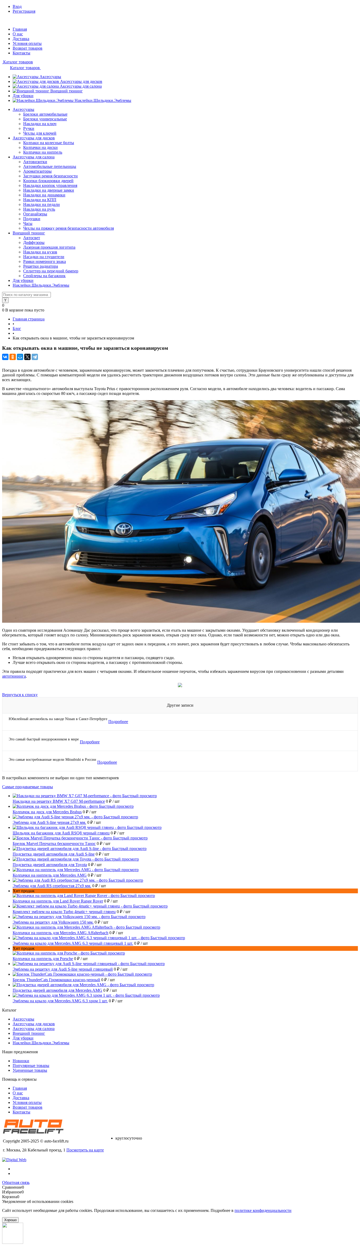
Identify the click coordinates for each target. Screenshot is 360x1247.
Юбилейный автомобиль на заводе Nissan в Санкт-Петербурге (58, 719)
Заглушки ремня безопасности (50, 176)
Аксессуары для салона (81, 86)
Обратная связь (16, 1182)
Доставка (21, 38)
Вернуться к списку (20, 694)
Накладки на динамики (44, 195)
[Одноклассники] (12, 357)
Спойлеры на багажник (44, 275)
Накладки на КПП (39, 199)
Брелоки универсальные (45, 119)
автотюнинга (14, 676)
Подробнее (118, 721)
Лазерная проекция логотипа (49, 247)
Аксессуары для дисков (81, 81)
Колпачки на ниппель (42, 152)
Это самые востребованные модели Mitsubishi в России (52, 760)
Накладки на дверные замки (48, 190)
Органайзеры (35, 214)
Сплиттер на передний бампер (50, 271)
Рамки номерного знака (44, 261)
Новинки (21, 1061)
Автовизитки (35, 161)
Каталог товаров (17, 62)
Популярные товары (31, 1065)
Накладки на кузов (40, 252)
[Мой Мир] (20, 357)
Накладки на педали (41, 204)
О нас (18, 34)
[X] (27, 357)
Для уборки (23, 95)
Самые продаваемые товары (27, 787)
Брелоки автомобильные (45, 114)
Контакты (21, 53)
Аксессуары (50, 76)
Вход (17, 6)
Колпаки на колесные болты (48, 142)
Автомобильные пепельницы (49, 166)
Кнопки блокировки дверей (48, 180)
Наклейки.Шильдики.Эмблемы (103, 100)
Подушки (31, 218)
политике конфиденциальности (263, 1210)
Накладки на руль (39, 209)
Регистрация (24, 11)
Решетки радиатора (40, 266)
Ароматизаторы (37, 171)
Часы (27, 223)
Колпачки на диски (40, 147)
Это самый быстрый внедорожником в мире (44, 739)
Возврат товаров (27, 48)
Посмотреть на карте (85, 1150)
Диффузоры (34, 242)
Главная (20, 29)
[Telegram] (35, 357)
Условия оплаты (27, 43)
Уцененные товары (30, 1070)
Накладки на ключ (39, 123)
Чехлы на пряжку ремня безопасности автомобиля (68, 228)
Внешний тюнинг (66, 91)
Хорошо (10, 1220)
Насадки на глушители (43, 256)
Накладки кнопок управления (50, 185)
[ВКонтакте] (5, 357)
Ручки (28, 128)
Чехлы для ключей (39, 133)
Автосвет (31, 237)
